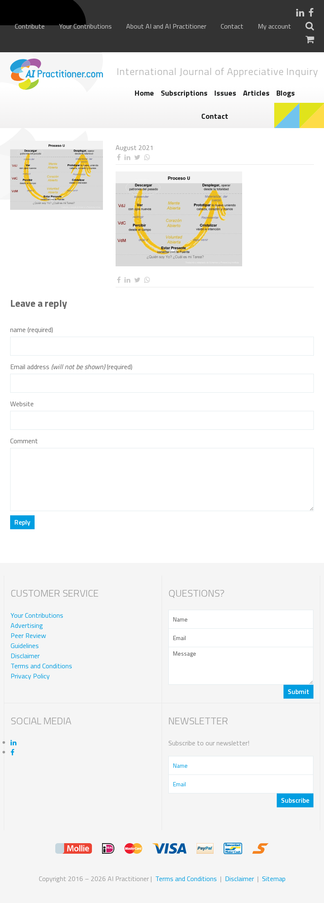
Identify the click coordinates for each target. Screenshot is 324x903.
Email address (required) (71, 367)
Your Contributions (85, 26)
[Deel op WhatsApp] (147, 157)
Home (144, 93)
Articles (256, 93)
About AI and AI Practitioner (166, 26)
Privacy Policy (30, 676)
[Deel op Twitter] (137, 157)
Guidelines (25, 645)
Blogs (285, 93)
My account (274, 26)
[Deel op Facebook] (119, 157)
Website (22, 404)
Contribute (30, 26)
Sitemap (274, 879)
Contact (232, 26)
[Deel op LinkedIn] (127, 157)
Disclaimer (25, 656)
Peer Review (28, 635)
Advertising (27, 625)
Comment (24, 441)
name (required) (31, 330)
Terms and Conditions (41, 666)
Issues (225, 93)
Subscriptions (184, 93)
